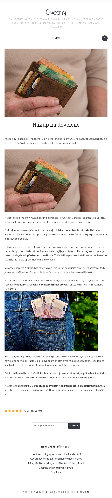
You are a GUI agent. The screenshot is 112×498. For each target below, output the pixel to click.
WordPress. (41, 492)
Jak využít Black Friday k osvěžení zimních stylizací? (56, 463)
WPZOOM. (84, 492)
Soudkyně (56, 472)
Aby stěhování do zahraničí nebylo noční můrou (56, 458)
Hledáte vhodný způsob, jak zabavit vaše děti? (56, 454)
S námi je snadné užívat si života (56, 467)
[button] (56, 38)
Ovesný (56, 12)
